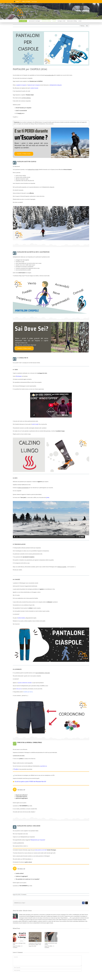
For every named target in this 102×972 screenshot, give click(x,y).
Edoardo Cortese (27, 910)
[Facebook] (83, 903)
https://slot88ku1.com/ (42, 685)
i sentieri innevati (34, 88)
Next (87, 25)
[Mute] (79, 536)
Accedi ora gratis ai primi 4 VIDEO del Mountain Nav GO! (30, 781)
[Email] (86, 903)
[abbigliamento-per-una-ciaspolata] (51, 628)
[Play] (14, 536)
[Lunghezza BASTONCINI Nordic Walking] (51, 932)
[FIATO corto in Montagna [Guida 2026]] (19, 932)
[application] (49, 536)
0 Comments (23, 894)
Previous (82, 25)
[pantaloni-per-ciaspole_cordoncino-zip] (51, 699)
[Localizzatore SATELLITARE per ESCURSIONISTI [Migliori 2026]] (35, 932)
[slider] (82, 536)
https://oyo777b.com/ (24, 275)
